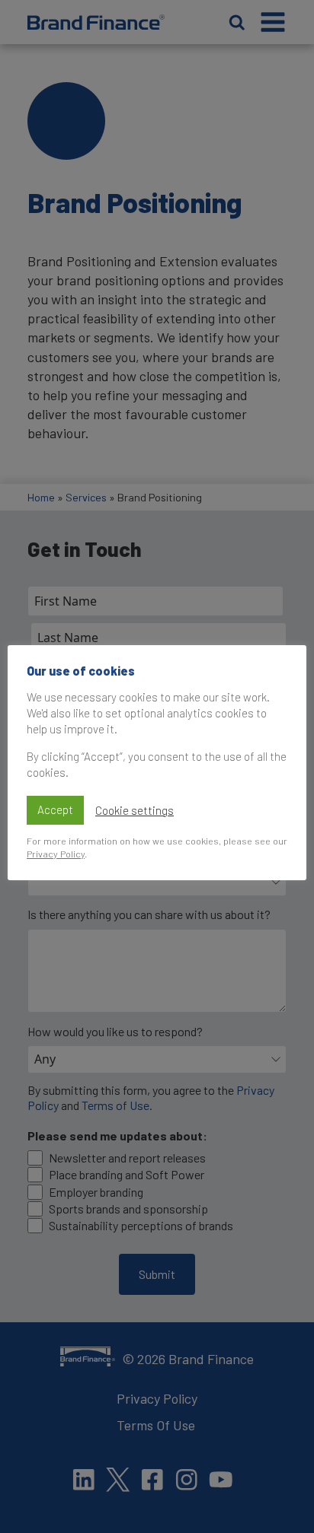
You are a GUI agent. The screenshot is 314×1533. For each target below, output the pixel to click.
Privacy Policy (56, 854)
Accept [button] (55, 809)
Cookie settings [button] (134, 810)
